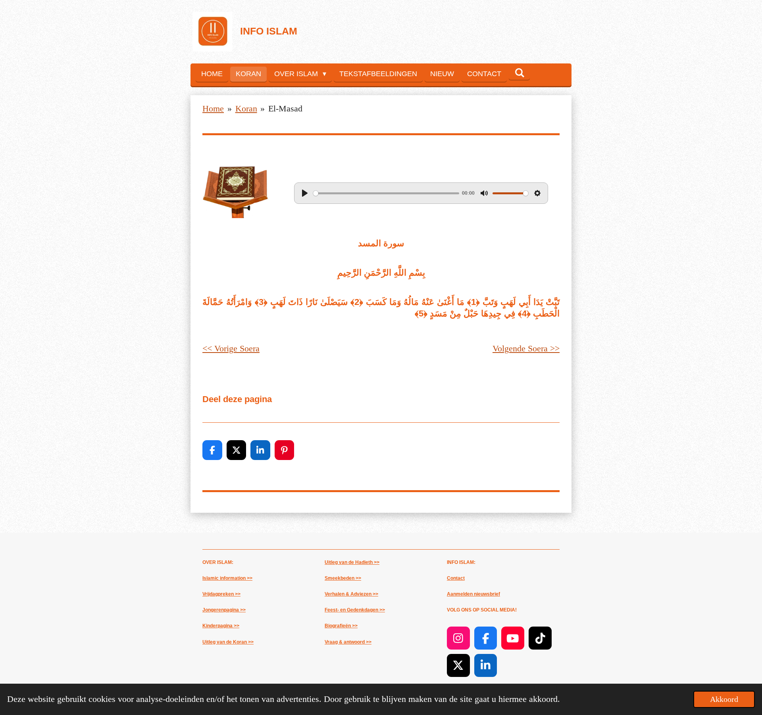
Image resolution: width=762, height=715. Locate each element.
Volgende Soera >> (526, 348)
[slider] (386, 193)
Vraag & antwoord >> (348, 642)
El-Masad (285, 108)
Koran (246, 108)
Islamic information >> (227, 578)
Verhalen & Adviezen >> (351, 594)
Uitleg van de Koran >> (228, 642)
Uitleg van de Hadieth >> (352, 562)
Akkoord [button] (724, 699)
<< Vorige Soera (231, 348)
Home (213, 108)
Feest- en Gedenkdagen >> (355, 610)
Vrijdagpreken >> (221, 594)
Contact (456, 578)
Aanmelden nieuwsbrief (473, 594)
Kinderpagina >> (220, 626)
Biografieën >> (341, 626)
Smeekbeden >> (343, 578)
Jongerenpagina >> (224, 610)
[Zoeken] (519, 73)
